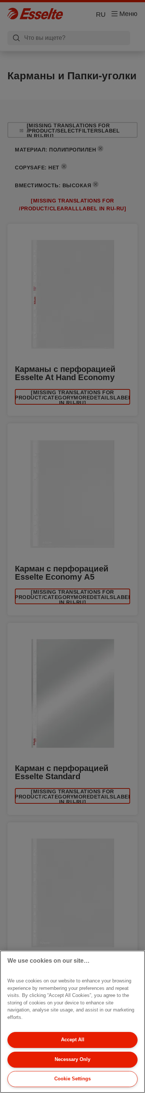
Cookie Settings (72, 1078)
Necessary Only (72, 1059)
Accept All (72, 1039)
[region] (72, 1021)
